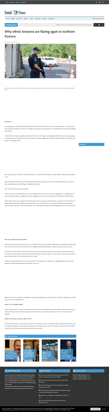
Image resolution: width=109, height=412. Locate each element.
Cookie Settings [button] (95, 409)
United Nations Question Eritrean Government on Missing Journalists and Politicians (11, 355)
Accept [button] (104, 409)
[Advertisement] (73, 10)
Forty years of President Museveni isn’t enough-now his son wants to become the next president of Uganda (75, 24)
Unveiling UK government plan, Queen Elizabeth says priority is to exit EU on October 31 (29, 354)
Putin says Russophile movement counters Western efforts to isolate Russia (66, 354)
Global (51, 24)
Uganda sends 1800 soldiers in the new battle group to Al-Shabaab (47, 355)
